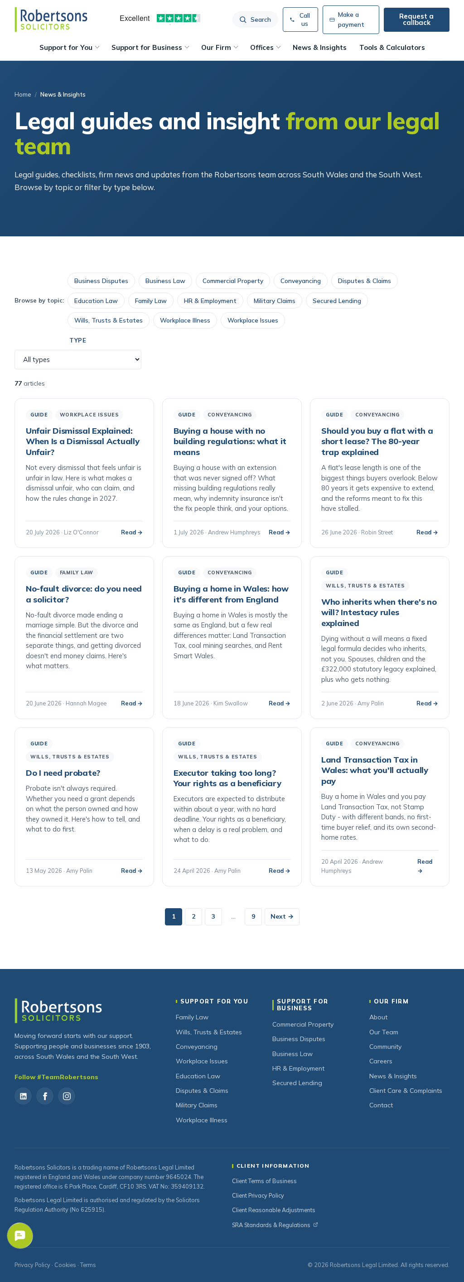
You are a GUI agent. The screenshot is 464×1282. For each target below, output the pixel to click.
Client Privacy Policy (258, 1195)
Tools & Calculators (392, 47)
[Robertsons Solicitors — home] (50, 19)
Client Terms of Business (264, 1180)
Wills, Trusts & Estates (108, 320)
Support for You (65, 47)
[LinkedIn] (23, 1096)
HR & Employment (210, 300)
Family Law (151, 300)
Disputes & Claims (364, 280)
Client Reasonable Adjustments (273, 1209)
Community (385, 1046)
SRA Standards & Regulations (271, 1224)
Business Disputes (101, 280)
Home (22, 94)
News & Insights (320, 47)
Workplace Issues (252, 320)
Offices (262, 47)
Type (78, 340)
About (378, 1017)
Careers (380, 1061)
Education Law (96, 300)
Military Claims (274, 300)
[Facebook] (44, 1096)
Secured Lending (337, 300)
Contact (381, 1105)
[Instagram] (66, 1096)
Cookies (65, 1264)
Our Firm (216, 47)
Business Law (165, 280)
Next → (282, 916)
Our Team (383, 1032)
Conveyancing (300, 280)
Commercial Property (233, 280)
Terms (88, 1264)
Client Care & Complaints (405, 1090)
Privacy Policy (32, 1264)
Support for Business (146, 47)
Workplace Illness (185, 320)
